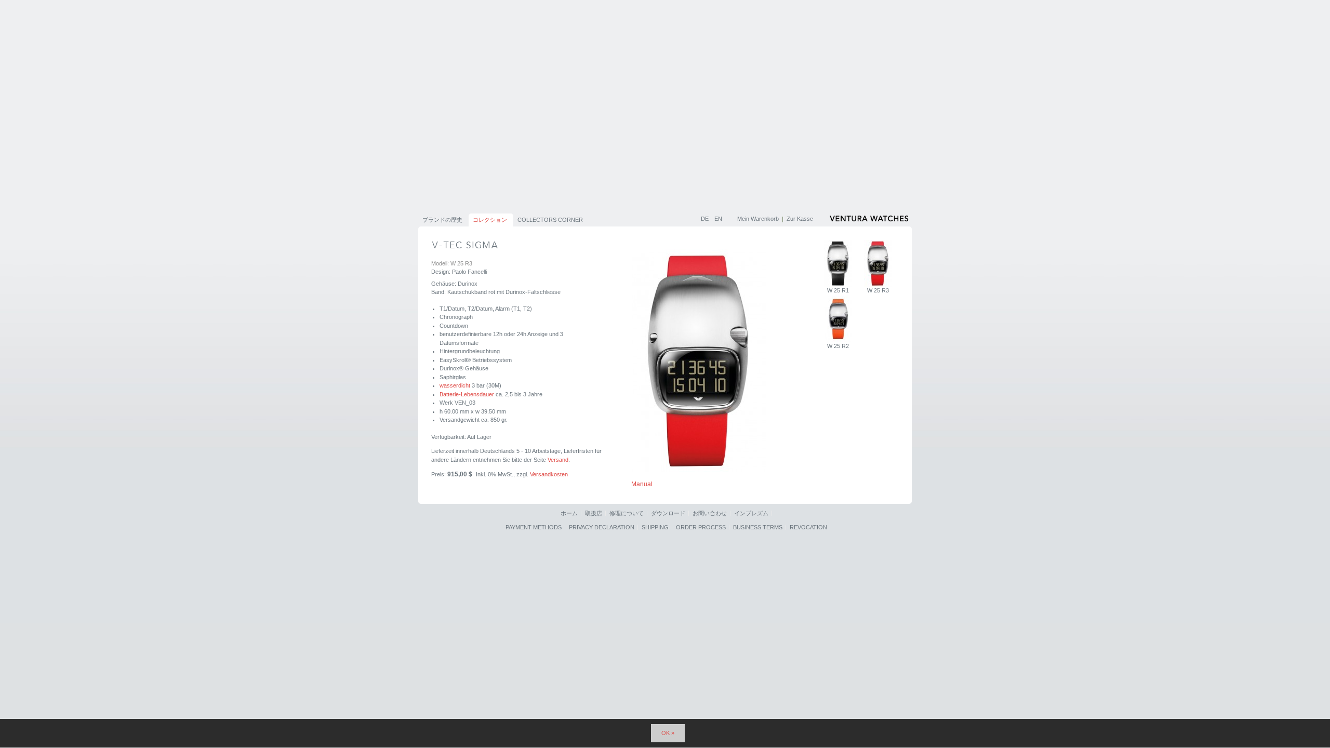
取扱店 (593, 513)
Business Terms (757, 527)
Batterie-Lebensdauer (467, 394)
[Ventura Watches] (870, 220)
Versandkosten (549, 474)
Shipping (655, 527)
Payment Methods (534, 527)
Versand (558, 460)
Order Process (701, 527)
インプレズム (751, 513)
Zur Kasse (800, 219)
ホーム (569, 513)
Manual (642, 484)
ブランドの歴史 (442, 220)
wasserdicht (455, 385)
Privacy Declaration (601, 527)
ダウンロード (668, 513)
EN (718, 219)
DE (705, 219)
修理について (626, 513)
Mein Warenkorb (758, 219)
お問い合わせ (710, 513)
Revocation (808, 527)
